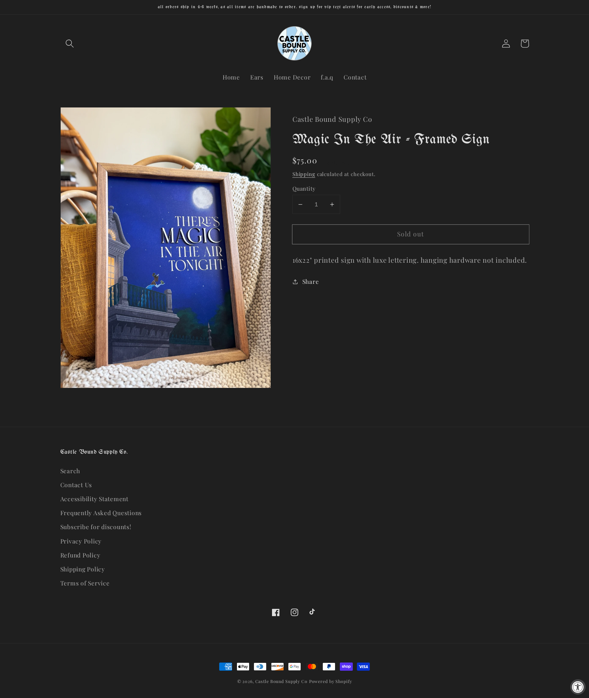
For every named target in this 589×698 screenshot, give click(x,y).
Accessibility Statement (94, 499)
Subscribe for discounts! (96, 526)
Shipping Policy (82, 569)
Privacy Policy (81, 541)
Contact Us (76, 485)
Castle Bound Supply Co (281, 681)
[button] (69, 43)
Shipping (303, 174)
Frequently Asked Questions (101, 513)
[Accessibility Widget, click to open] (578, 687)
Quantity (304, 188)
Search (70, 471)
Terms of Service (85, 583)
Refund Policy (80, 555)
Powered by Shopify (330, 681)
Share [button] (310, 281)
